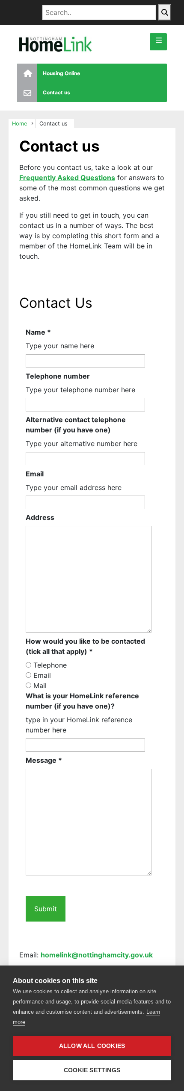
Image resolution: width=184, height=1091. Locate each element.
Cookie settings (92, 1070)
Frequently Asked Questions (67, 177)
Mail (40, 685)
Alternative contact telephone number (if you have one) (76, 424)
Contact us (56, 92)
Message (44, 760)
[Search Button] (164, 12)
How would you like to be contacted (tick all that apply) (85, 646)
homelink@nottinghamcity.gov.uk (97, 955)
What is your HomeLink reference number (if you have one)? (82, 700)
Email (35, 474)
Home (19, 123)
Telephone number (58, 376)
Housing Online (61, 73)
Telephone (50, 665)
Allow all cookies (92, 1046)
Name (38, 332)
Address (40, 517)
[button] (158, 41)
